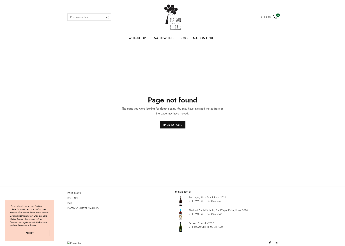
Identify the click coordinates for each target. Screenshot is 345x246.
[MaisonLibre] (172, 17)
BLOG (184, 38)
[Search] (107, 17)
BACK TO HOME (172, 125)
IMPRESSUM (74, 193)
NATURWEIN (163, 38)
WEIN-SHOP (137, 38)
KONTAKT (72, 198)
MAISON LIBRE (203, 38)
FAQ (69, 203)
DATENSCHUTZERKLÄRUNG (83, 208)
